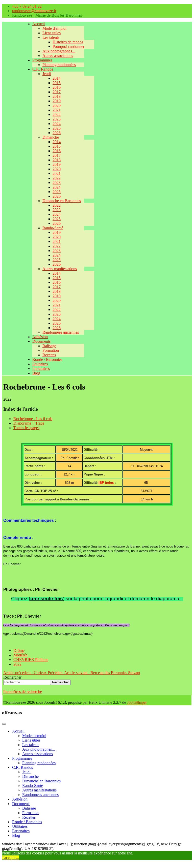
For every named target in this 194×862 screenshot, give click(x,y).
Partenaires (41, 368)
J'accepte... (10, 857)
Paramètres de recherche (22, 691)
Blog (36, 373)
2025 (57, 128)
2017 (57, 92)
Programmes (42, 60)
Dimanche (50, 137)
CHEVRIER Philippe (30, 659)
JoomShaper (137, 702)
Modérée (20, 655)
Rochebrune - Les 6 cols (32, 419)
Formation (50, 350)
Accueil (38, 24)
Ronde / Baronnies (47, 359)
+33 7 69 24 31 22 (27, 6)
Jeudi (46, 74)
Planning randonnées (59, 64)
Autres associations (57, 55)
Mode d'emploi (54, 28)
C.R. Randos (42, 69)
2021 (57, 110)
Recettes (49, 355)
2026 (57, 133)
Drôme (19, 650)
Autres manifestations (59, 269)
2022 (57, 114)
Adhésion (40, 337)
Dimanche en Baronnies (61, 201)
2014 (57, 78)
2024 (57, 123)
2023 (57, 119)
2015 (57, 83)
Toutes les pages (26, 428)
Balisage (49, 346)
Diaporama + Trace (28, 423)
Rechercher (12, 677)
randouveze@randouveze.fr (34, 11)
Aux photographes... (58, 51)
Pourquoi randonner (68, 46)
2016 (57, 87)
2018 (57, 96)
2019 (57, 101)
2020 (57, 105)
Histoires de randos (68, 42)
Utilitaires (40, 364)
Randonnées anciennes (60, 332)
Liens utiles (51, 33)
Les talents (50, 37)
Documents (41, 341)
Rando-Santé (52, 228)
